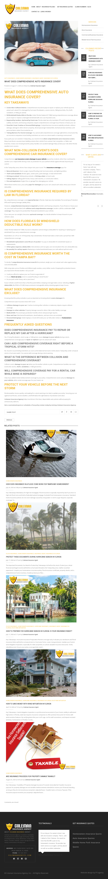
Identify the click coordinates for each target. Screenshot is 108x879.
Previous (9, 420)
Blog (89, 7)
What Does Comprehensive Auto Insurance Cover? (96, 58)
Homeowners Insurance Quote (87, 834)
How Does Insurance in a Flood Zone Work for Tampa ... (95, 75)
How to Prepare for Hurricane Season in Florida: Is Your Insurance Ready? (39, 631)
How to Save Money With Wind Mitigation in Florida (28, 704)
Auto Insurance (9, 78)
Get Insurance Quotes (65, 7)
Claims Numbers (80, 7)
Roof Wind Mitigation (19, 628)
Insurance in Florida (51, 78)
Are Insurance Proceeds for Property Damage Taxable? (30, 776)
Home (33, 7)
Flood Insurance (11, 553)
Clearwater (31, 835)
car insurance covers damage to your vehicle (30, 159)
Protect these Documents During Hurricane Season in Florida (33, 557)
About (38, 7)
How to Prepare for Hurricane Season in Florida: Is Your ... (95, 116)
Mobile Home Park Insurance (91, 40)
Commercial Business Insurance (92, 35)
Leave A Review (45, 11)
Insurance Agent (37, 78)
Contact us (35, 11)
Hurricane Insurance (41, 626)
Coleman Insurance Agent (37, 86)
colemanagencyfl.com (20, 855)
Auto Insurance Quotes (83, 838)
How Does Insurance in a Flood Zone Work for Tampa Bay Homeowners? (37, 484)
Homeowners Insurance (24, 78)
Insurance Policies (48, 7)
